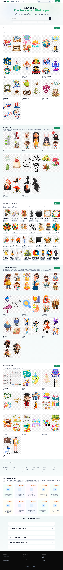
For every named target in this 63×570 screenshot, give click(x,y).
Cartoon (23, 150)
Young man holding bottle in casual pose (12, 245)
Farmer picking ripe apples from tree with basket (6, 219)
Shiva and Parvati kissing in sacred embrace (32, 233)
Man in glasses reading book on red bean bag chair (6, 245)
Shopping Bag (44, 473)
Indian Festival (54, 471)
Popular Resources (6, 557)
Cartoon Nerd (35, 259)
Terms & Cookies (45, 559)
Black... (37, 220)
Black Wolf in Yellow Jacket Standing (42, 258)
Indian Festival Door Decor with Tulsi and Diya (23, 219)
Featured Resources (6, 559)
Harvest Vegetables (35, 467)
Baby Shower (24, 433)
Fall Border (14, 467)
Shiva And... (31, 235)
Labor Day (47, 21)
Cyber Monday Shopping (36, 473)
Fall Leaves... (46, 220)
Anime (43, 150)
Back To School (55, 221)
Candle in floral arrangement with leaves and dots (30, 245)
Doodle (4, 195)
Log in (53, 1)
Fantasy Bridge (14, 220)
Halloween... (18, 246)
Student (33, 469)
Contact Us (44, 560)
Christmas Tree (54, 473)
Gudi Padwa (22, 220)
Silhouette (24, 195)
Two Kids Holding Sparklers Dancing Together (22, 233)
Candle (29, 248)
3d (3, 150)
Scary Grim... (31, 220)
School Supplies (41, 21)
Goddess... (39, 235)
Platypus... (5, 259)
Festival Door (23, 221)
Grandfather (5, 336)
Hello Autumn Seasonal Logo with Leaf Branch (18, 258)
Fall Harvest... (46, 248)
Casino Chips (14, 235)
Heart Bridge (14, 221)
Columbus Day (15, 471)
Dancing (43, 336)
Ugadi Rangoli (5, 233)
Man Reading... (5, 248)
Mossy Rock (26, 259)
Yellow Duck (5, 260)
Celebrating (24, 336)
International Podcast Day (46, 76)
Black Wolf (42, 260)
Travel (4, 455)
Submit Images (25, 559)
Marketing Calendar (6, 560)
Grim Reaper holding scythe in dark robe (31, 219)
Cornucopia (44, 467)
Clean (6, 1)
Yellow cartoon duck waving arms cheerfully (6, 258)
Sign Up (24, 557)
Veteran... (54, 233)
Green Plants (26, 260)
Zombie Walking (17, 248)
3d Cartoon (5, 358)
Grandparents (44, 314)
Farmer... (4, 221)
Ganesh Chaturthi (45, 98)
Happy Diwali (34, 471)
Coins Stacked (48, 233)
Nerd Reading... (5, 246)
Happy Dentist (23, 247)
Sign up (57, 1)
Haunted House (5, 467)
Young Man (12, 248)
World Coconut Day (25, 98)
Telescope (4, 314)
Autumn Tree (30, 21)
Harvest (35, 21)
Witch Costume (11, 261)
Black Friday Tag (25, 473)
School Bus (14, 469)
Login (23, 556)
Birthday (23, 388)
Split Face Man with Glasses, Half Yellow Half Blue (35, 258)
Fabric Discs (48, 235)
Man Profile (54, 235)
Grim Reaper (31, 221)
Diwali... (4, 235)
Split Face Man (35, 260)
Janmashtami (5, 98)
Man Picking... (5, 220)
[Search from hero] (50, 18)
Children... (25, 233)
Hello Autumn (18, 259)
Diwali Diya (24, 471)
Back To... (54, 220)
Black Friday (15, 473)
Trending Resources (6, 556)
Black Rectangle (38, 246)
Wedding (43, 388)
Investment (24, 314)
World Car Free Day (6, 76)
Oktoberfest (24, 76)
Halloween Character (17, 21)
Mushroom (53, 467)
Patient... (11, 246)
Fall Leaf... (45, 221)
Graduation (24, 410)
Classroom (44, 469)
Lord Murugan (39, 233)
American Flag (5, 473)
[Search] (49, 1)
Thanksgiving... (46, 246)
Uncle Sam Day (5, 120)
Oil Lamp (43, 471)
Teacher (24, 1)
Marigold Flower (55, 248)
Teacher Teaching (25, 469)
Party (4, 410)
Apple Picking (5, 469)
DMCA (43, 557)
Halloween (12, 1)
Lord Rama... (31, 233)
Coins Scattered (14, 233)
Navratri (4, 471)
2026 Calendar (5, 388)
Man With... (48, 260)
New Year (43, 433)
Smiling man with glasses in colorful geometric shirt (49, 258)
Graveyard (24, 21)
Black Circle (37, 221)
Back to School (18, 1)
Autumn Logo (18, 260)
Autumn (28, 1)
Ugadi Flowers (55, 246)
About (43, 556)
